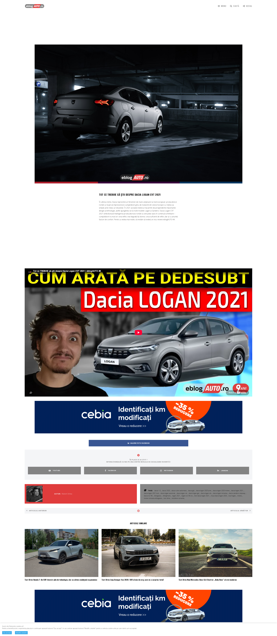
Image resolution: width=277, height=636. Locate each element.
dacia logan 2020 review (221, 491)
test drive (167, 498)
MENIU (223, 6)
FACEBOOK (112, 470)
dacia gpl (191, 491)
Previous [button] (29, 117)
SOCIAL (249, 6)
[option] (138, 114)
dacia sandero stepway (237, 493)
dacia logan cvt (182, 493)
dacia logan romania (220, 493)
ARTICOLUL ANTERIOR (38, 511)
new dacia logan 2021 (201, 496)
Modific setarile (21, 633)
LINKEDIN (224, 471)
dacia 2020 (166, 491)
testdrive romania (178, 498)
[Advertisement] (138, 28)
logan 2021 (176, 496)
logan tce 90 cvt (187, 496)
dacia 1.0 (157, 491)
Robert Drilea (67, 494)
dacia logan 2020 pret (203, 491)
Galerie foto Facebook (140, 443)
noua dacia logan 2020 (219, 496)
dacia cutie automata (179, 491)
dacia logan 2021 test (151, 493)
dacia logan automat (168, 493)
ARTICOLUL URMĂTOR (239, 511)
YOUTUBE (56, 470)
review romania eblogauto (153, 498)
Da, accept (7, 633)
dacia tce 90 (148, 496)
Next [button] (247, 117)
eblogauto (157, 496)
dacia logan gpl (194, 493)
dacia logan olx (206, 493)
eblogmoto (167, 496)
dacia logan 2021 (237, 491)
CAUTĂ (236, 6)
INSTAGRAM (168, 470)
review (239, 496)
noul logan (232, 496)
